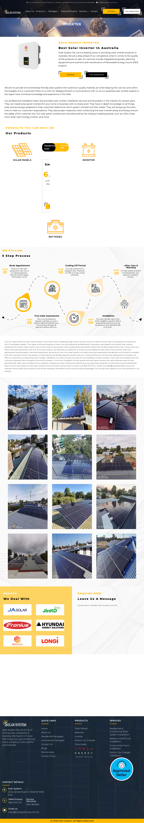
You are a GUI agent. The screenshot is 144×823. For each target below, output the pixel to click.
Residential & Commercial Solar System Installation (119, 731)
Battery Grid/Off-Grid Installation (120, 740)
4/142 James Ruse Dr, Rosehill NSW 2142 (41, 2)
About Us (30, 11)
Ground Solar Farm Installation (119, 747)
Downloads (80, 744)
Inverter (79, 736)
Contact (94, 11)
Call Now (111, 11)
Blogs (44, 748)
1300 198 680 (91, 2)
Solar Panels (81, 728)
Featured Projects (69, 11)
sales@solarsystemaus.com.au (108, 2)
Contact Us (47, 744)
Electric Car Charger (85, 740)
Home (44, 728)
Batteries (79, 732)
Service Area (47, 752)
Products (40, 11)
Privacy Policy (48, 756)
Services (83, 11)
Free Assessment (132, 11)
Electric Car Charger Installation (120, 754)
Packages (52, 11)
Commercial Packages (52, 740)
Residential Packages (52, 736)
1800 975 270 (71, 2)
